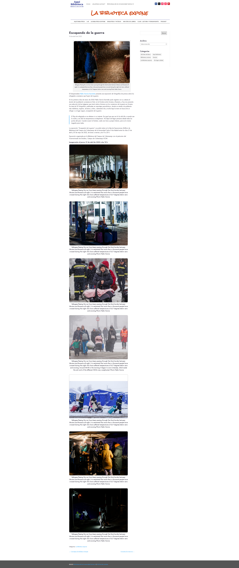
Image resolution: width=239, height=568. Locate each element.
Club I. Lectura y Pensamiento (148, 21)
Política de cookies (102, 564)
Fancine (155, 57)
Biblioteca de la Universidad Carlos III (120, 4)
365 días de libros (129, 21)
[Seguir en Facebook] (156, 4)
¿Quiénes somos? (98, 4)
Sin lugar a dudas (158, 60)
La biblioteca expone (119, 12)
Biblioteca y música (114, 21)
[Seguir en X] (159, 4)
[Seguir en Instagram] (162, 4)
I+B (88, 21)
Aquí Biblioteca (79, 21)
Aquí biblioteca (157, 54)
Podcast (163, 21)
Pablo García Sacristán (87, 94)
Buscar (164, 33)
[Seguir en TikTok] (165, 4)
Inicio (88, 4)
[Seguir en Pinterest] (168, 4)
